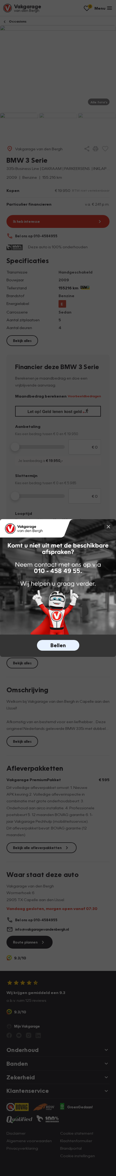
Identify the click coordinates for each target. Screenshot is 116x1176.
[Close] (108, 526)
